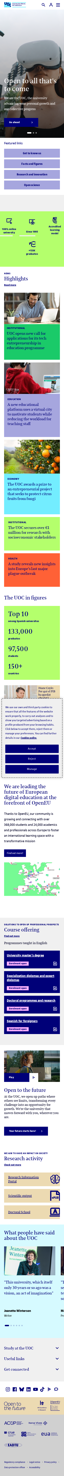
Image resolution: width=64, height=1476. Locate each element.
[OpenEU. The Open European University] (55, 1405)
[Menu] (58, 4)
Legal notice (35, 1462)
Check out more (12, 1165)
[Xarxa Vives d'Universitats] (38, 1423)
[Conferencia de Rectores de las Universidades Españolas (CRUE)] (10, 1434)
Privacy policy (50, 1462)
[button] (29, 133)
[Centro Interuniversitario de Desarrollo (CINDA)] (28, 1434)
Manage (32, 769)
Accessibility (34, 1467)
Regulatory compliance (15, 1462)
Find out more (12, 936)
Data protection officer (15, 1467)
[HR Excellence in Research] (42, 1405)
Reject (32, 759)
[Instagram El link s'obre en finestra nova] (7, 1389)
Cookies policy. (29, 738)
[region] (32, 738)
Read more (10, 285)
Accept (32, 748)
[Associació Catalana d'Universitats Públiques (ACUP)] (13, 1423)
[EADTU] (13, 1445)
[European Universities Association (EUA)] (49, 1434)
